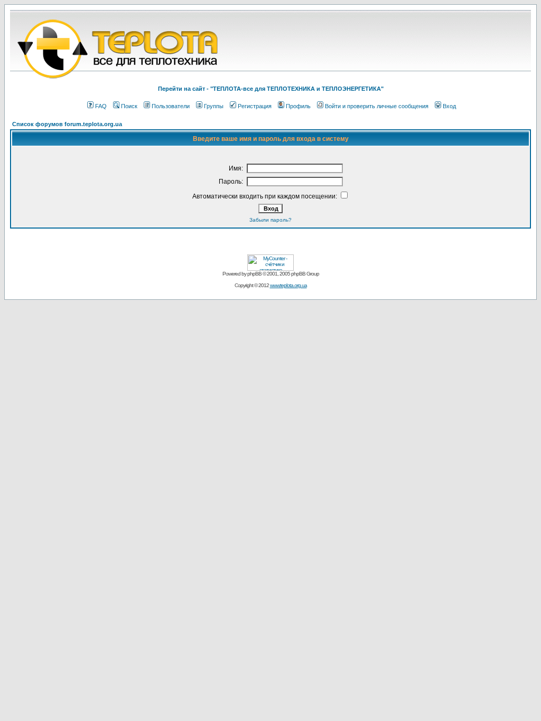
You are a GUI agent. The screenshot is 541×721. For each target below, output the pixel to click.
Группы (213, 106)
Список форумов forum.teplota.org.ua (67, 124)
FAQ (101, 106)
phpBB (254, 274)
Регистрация (255, 106)
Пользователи (171, 106)
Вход (449, 106)
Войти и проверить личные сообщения (376, 106)
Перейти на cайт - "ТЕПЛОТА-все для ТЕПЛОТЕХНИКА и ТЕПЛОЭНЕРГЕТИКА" (271, 89)
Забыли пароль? (270, 220)
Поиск (129, 106)
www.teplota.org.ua (288, 285)
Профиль (298, 106)
